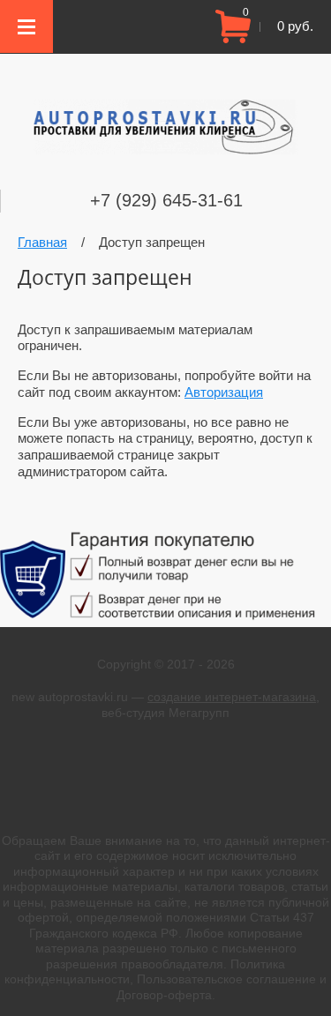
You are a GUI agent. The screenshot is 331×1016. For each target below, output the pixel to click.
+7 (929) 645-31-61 (166, 200)
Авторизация (223, 392)
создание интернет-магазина (231, 697)
